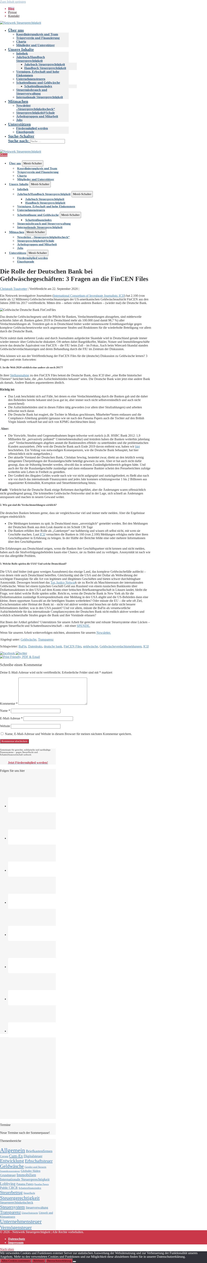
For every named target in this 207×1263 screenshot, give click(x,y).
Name (5, 710)
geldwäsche (90, 646)
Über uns (16, 30)
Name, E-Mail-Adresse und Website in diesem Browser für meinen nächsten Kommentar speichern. (68, 734)
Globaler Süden (30, 1170)
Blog (11, 8)
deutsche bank (53, 646)
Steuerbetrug (11, 1192)
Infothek (22, 53)
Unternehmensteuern (30, 79)
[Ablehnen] (74, 1261)
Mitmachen (18, 101)
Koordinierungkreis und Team (37, 34)
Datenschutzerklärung (59, 1260)
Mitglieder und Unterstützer (35, 45)
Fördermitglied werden (32, 128)
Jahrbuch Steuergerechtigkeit (44, 64)
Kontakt (13, 16)
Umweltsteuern (30, 1212)
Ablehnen (38, 1260)
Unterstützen (19, 124)
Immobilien (26, 1175)
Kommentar (9, 703)
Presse (12, 12)
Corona (4, 1156)
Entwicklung (12, 1160)
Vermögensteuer (16, 1227)
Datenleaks (35, 646)
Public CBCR (9, 1188)
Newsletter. (103, 632)
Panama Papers (25, 1184)
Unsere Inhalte (21, 49)
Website (5, 726)
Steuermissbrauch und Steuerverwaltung (31, 91)
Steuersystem (12, 1207)
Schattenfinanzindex (38, 86)
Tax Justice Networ (63, 582)
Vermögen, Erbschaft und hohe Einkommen (46, 206)
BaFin (22, 646)
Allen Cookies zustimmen (16, 1260)
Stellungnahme (19, 375)
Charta (21, 41)
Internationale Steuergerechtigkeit (39, 97)
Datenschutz (16, 1239)
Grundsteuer (8, 1175)
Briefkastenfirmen (39, 1151)
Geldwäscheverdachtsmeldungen (121, 646)
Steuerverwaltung (37, 1207)
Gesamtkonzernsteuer (10, 1171)
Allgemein (12, 1150)
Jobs (19, 120)
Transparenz (46, 639)
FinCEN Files (72, 646)
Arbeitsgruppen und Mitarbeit (37, 116)
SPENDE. (83, 625)
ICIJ (42, 534)
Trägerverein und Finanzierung (38, 38)
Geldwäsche (28, 639)
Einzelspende (25, 132)
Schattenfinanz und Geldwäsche (38, 82)
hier (137, 446)
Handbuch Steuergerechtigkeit (45, 68)
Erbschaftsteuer (39, 1160)
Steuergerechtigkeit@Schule (35, 112)
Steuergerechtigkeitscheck (16, 1202)
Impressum (15, 1242)
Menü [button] (3, 155)
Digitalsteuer (33, 1156)
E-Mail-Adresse (11, 718)
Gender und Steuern (35, 1166)
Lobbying (8, 1184)
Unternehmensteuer (21, 1221)
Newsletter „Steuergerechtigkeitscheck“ (35, 107)
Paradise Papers (41, 1184)
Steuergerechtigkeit (20, 1198)
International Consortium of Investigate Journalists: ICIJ (88, 295)
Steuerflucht (29, 1193)
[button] (107, 139)
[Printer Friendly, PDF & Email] (20, 657)
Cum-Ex (16, 1156)
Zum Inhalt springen (13, 1)
